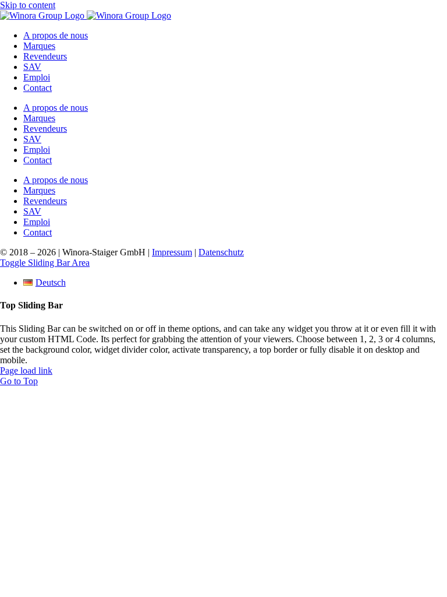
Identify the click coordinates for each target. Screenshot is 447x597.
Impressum (172, 252)
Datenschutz (221, 252)
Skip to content (27, 5)
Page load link (26, 370)
